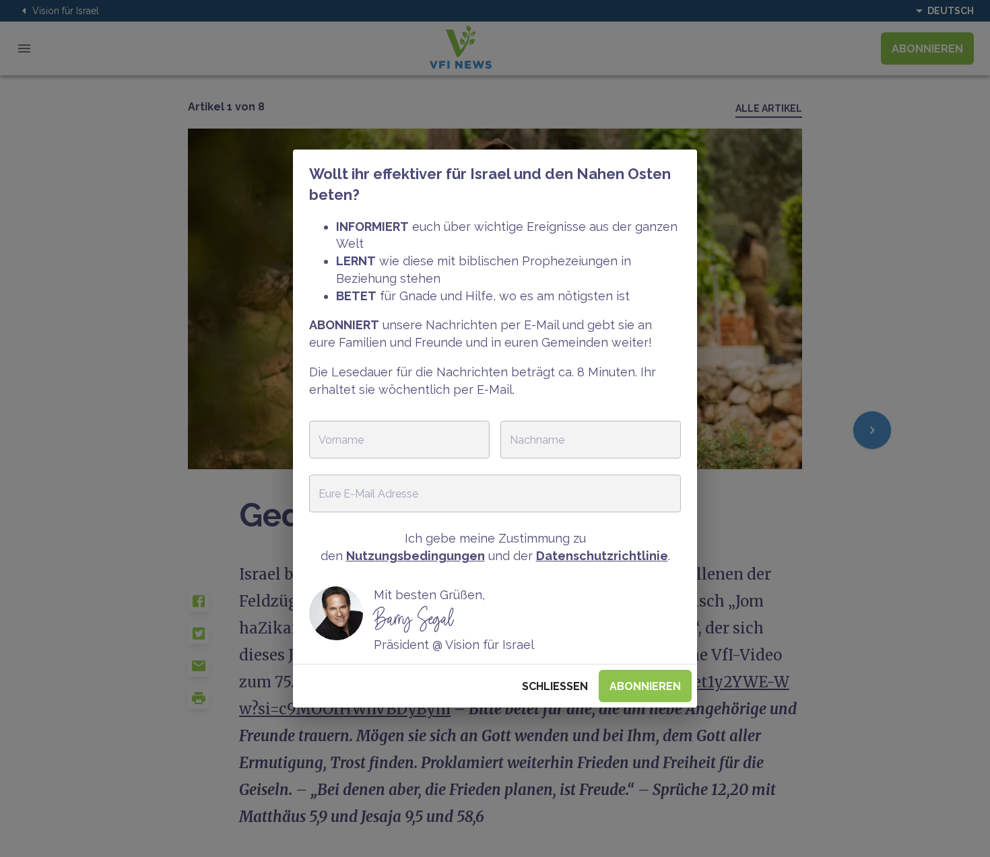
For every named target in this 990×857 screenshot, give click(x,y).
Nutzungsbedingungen (415, 556)
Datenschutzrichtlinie (602, 556)
